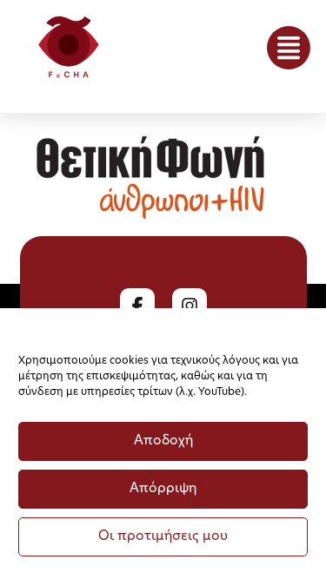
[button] (288, 47)
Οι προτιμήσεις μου (163, 536)
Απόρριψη (163, 489)
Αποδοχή (163, 441)
